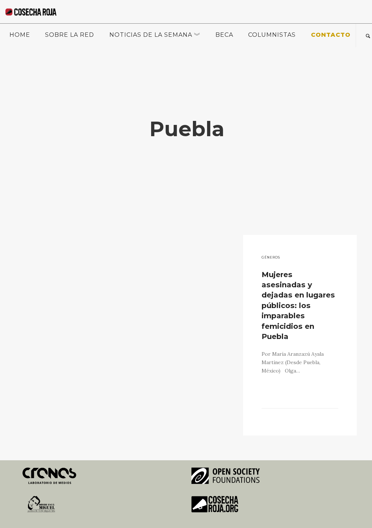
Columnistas (272, 34)
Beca (224, 34)
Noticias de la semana (150, 34)
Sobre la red (69, 34)
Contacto (331, 34)
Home (19, 34)
